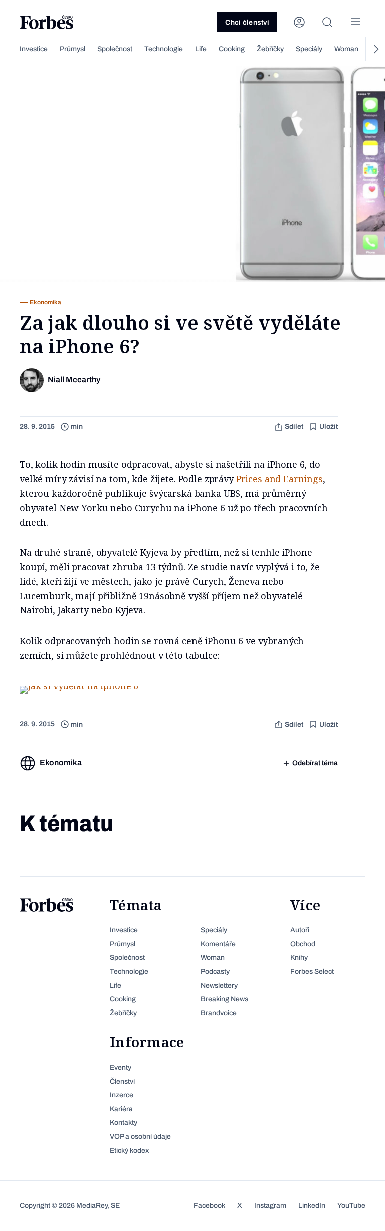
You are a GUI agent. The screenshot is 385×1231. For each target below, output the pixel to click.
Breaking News (224, 999)
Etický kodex (129, 1150)
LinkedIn (311, 1205)
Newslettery (219, 985)
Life (201, 49)
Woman (346, 49)
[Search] (327, 22)
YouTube (351, 1205)
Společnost (114, 49)
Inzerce (121, 1095)
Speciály (309, 49)
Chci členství (247, 22)
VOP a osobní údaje (140, 1136)
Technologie (163, 49)
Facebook (209, 1205)
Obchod (302, 944)
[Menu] (355, 22)
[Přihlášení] (299, 22)
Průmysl (72, 49)
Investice (34, 49)
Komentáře (218, 944)
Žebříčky (270, 49)
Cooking (232, 49)
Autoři (299, 930)
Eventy (120, 1067)
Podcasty (215, 971)
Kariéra (121, 1109)
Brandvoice (219, 1013)
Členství (122, 1081)
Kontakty (123, 1122)
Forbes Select (312, 971)
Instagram (270, 1205)
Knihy (299, 957)
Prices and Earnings (279, 479)
